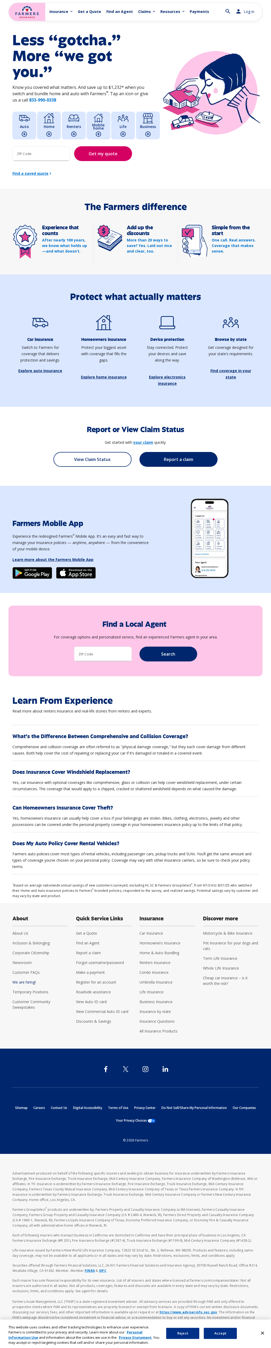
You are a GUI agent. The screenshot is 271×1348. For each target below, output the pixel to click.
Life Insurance (151, 991)
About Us (20, 933)
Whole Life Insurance (221, 968)
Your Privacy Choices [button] (135, 1120)
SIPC (102, 1270)
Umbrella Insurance (156, 982)
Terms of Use (118, 1107)
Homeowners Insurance (159, 942)
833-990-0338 (42, 100)
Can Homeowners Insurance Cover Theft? (62, 808)
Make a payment (90, 972)
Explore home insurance (104, 377)
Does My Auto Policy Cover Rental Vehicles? (65, 843)
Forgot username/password (100, 962)
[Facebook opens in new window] (105, 1069)
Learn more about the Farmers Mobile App (52, 559)
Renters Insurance (154, 962)
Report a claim (88, 952)
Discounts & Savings (93, 1021)
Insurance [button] (61, 11)
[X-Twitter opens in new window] (125, 1069)
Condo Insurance (154, 972)
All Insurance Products (158, 1031)
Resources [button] (173, 11)
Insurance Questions (157, 1021)
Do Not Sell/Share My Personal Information (194, 1107)
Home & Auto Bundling (159, 952)
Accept (220, 1333)
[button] (228, 9)
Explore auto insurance (40, 370)
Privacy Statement (135, 1337)
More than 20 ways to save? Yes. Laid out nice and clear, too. (149, 245)
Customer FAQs (26, 972)
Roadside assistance (93, 991)
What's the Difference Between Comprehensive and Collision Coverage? (100, 736)
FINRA (90, 1270)
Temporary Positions (30, 991)
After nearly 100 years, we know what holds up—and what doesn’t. (64, 245)
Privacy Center (145, 1107)
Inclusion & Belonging (31, 942)
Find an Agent (119, 11)
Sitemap (21, 1107)
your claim (143, 442)
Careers (39, 1107)
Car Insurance (151, 933)
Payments (199, 11)
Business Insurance (156, 1001)
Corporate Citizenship (30, 952)
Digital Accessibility (87, 1107)
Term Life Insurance (220, 958)
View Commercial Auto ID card (102, 1011)
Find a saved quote (30, 173)
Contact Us (59, 1107)
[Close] (262, 1333)
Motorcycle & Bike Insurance (227, 933)
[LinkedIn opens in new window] (165, 1069)
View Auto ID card (91, 1001)
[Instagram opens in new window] (145, 1069)
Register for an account (96, 982)
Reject (182, 1333)
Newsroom (22, 962)
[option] (24, 125)
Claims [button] (147, 11)
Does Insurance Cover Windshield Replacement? (71, 772)
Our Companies (244, 1107)
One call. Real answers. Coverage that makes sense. (234, 245)
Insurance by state (155, 1011)
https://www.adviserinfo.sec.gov (188, 1312)
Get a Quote (89, 11)
